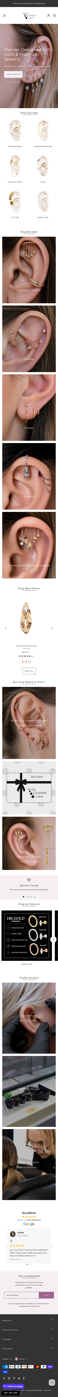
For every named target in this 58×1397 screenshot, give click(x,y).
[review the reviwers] (11, 1241)
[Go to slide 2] (29, 1264)
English (5, 1359)
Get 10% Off (11, 1393)
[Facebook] (4, 1378)
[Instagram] (9, 1378)
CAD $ (21, 1359)
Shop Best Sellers (29, 588)
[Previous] (6, 628)
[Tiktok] (19, 1378)
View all (29, 671)
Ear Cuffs (15, 217)
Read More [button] (15, 1259)
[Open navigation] (11, 15)
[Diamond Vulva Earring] (26, 618)
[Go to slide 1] (27, 1264)
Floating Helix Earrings (43, 146)
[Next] (52, 628)
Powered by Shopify (34, 1390)
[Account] (48, 15)
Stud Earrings (42, 217)
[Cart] (54, 15)
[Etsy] (24, 1378)
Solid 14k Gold (26, 964)
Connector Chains (15, 182)
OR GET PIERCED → (13, 82)
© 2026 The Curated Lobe (13, 1390)
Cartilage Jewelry (15, 146)
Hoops (42, 182)
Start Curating (13, 74)
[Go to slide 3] (31, 1264)
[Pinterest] (14, 1378)
